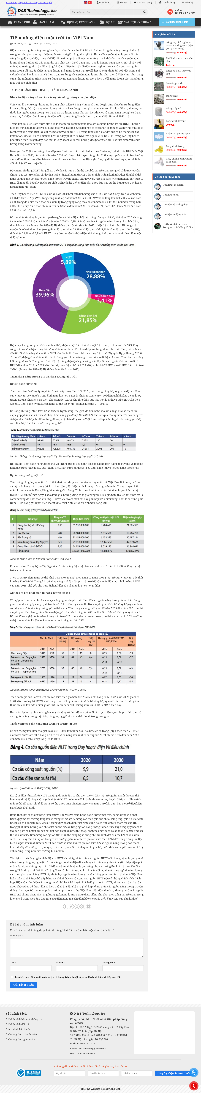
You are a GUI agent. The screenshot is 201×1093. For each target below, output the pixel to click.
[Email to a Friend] (77, 906)
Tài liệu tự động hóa (174, 214)
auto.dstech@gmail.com (92, 1048)
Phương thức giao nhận (21, 1039)
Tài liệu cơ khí (171, 194)
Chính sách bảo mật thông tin (24, 1019)
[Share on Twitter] (71, 906)
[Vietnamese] (90, 2)
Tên (13, 962)
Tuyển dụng (168, 2)
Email (60, 962)
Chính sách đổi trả (18, 1024)
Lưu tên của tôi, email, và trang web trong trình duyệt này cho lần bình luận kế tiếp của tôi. (68, 977)
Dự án (110, 22)
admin (34, 43)
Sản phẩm (46, 22)
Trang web (108, 962)
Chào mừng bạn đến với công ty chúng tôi (29, 2)
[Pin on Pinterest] (82, 906)
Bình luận (16, 935)
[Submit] (144, 12)
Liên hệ (189, 2)
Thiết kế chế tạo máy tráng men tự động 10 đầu (178, 226)
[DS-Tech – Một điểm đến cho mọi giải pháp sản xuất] (35, 12)
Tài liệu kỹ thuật (137, 22)
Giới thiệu (104, 2)
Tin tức (124, 2)
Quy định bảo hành (18, 1029)
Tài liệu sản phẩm (173, 184)
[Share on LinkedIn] (88, 906)
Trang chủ (22, 22)
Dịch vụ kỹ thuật (80, 22)
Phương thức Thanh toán (22, 1034)
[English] (86, 2)
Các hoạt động (144, 2)
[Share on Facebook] (65, 906)
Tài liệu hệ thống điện (175, 204)
